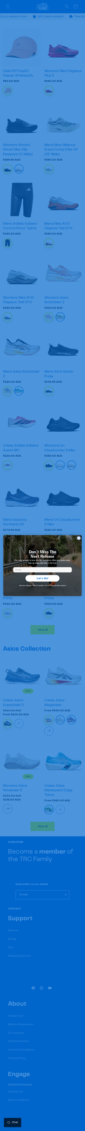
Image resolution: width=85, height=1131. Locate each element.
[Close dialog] (78, 538)
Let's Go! (42, 578)
